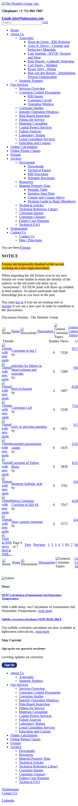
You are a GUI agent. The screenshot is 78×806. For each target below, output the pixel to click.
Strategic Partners (31, 81)
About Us (17, 34)
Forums (15, 154)
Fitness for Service (31, 119)
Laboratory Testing (32, 135)
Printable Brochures (41, 178)
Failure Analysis (30, 131)
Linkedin (8, 800)
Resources (26, 182)
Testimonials (19, 228)
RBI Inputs (35, 96)
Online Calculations (23, 147)
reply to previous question (29, 426)
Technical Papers (39, 170)
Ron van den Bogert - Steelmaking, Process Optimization (52, 75)
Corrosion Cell (21, 407)
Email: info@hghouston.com (23, 18)
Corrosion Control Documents (39, 92)
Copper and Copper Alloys (46, 197)
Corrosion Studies (31, 108)
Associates (26, 38)
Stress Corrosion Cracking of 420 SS (25, 503)
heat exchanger (21, 388)
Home (14, 30)
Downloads (27, 162)
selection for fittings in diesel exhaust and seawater (26, 369)
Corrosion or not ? (23, 350)
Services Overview (32, 88)
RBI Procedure (38, 174)
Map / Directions (30, 240)
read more (45, 611)
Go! (45, 22)
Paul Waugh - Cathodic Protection (51, 61)
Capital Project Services (35, 127)
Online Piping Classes (25, 151)
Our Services (19, 84)
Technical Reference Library (38, 209)
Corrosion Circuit (40, 100)
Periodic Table (37, 189)
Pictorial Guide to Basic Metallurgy (52, 201)
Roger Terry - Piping (42, 69)
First (28, 544)
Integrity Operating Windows (39, 112)
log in (19, 302)
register (7, 306)
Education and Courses (35, 143)
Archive (15, 158)
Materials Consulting (33, 123)
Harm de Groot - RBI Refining (49, 42)
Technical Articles (31, 205)
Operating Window (41, 104)
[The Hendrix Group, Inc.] (20, 3)
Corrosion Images (31, 213)
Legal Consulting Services (37, 139)
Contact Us (18, 232)
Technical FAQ (29, 224)
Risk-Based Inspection (34, 116)
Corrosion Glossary (32, 217)
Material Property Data (34, 186)
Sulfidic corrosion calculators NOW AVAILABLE (32, 619)
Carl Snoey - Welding (42, 65)
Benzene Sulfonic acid (26, 484)
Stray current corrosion (27, 522)
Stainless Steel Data (41, 193)
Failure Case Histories (34, 221)
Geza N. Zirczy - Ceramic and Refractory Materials (48, 47)
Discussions (45, 331)
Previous (39, 544)
